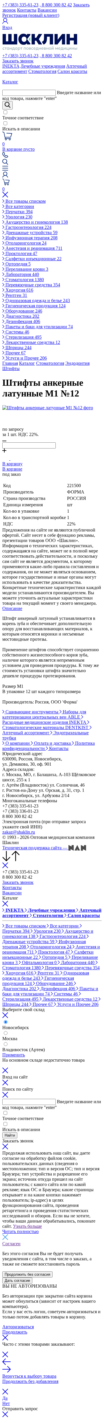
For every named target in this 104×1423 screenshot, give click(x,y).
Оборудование (23, 310)
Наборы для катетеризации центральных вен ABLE (44, 714)
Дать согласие (17, 1280)
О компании (17, 743)
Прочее (15, 352)
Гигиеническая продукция (35, 305)
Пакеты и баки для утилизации (38, 326)
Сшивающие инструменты (32, 711)
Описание (12, 608)
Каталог (27, 363)
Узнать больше (27, 1226)
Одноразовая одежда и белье (37, 300)
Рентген (15, 295)
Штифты (11, 368)
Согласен (11, 1243)
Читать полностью (20, 1231)
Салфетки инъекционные (33, 258)
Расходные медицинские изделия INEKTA (44, 722)
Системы (16, 331)
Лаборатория (21, 274)
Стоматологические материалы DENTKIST (46, 727)
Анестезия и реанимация (33, 248)
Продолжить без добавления (30, 1381)
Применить (13, 1054)
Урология (18, 216)
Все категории (19, 206)
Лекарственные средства (32, 342)
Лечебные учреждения (43, 66)
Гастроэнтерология (27, 227)
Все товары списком (25, 201)
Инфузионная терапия (30, 237)
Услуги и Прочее (25, 358)
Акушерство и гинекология (36, 222)
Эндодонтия (77, 363)
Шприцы (17, 347)
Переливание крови (26, 269)
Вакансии (47, 10)
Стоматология (42, 71)
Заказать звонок (18, 60)
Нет (6, 1403)
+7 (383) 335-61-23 (20, 4)
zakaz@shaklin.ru (18, 832)
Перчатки (18, 211)
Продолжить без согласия (27, 1274)
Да (5, 1398)
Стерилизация (23, 337)
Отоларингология (25, 243)
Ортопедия (17, 263)
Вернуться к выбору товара (29, 1376)
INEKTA (10, 66)
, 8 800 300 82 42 (56, 4)
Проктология (20, 253)
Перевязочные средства (32, 284)
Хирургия (18, 290)
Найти (10, 1135)
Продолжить (14, 1331)
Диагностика (21, 316)
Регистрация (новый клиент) (30, 15)
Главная (10, 363)
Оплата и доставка (52, 743)
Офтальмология (39, 962)
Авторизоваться (18, 1326)
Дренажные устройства (30, 232)
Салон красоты (72, 71)
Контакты (26, 10)
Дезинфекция (22, 321)
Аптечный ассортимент (26, 732)
